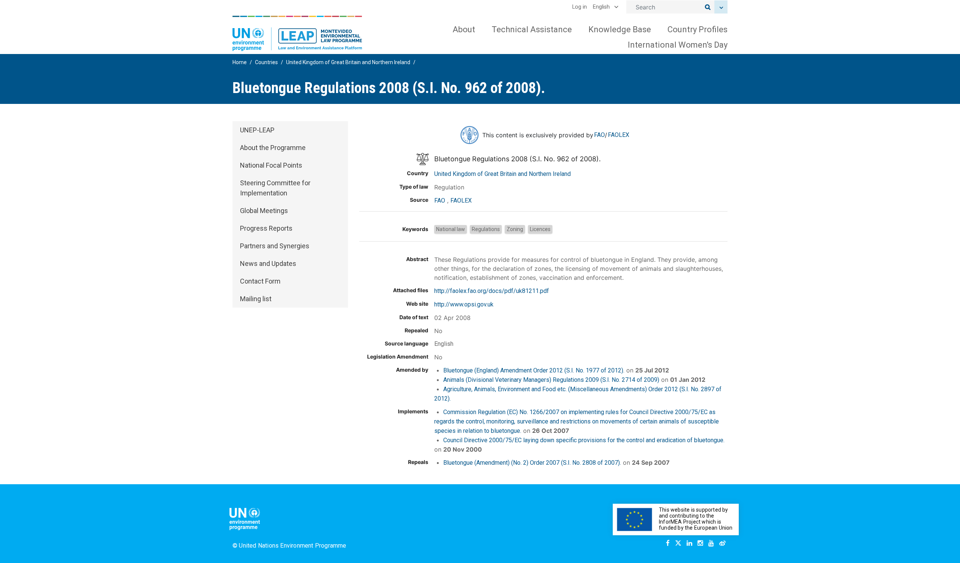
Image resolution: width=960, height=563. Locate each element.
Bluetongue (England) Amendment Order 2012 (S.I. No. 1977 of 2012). (533, 370)
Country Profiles (698, 29)
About (464, 29)
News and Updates (268, 263)
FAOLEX (618, 134)
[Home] (297, 33)
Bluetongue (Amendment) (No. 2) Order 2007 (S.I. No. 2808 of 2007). (532, 462)
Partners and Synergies (274, 246)
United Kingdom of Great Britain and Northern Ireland (348, 62)
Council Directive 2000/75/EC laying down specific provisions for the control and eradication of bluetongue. (583, 440)
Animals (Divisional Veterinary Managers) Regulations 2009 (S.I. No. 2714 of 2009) (551, 379)
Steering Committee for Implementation (275, 188)
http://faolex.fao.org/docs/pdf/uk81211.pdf (491, 290)
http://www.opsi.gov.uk (464, 304)
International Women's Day (678, 45)
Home (239, 62)
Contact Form (260, 281)
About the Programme (273, 148)
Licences (540, 229)
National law (450, 229)
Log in (579, 7)
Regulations (486, 229)
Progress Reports (266, 228)
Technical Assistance (532, 29)
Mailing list (256, 299)
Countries (266, 62)
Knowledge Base (619, 29)
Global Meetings (264, 211)
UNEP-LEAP (257, 130)
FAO (599, 134)
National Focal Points (271, 165)
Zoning (515, 229)
